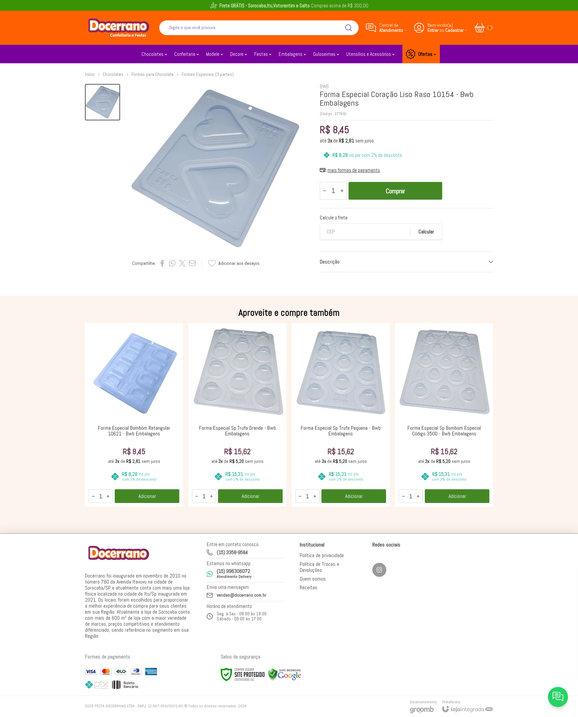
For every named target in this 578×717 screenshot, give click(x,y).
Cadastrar (454, 30)
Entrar (433, 30)
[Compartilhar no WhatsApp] (172, 263)
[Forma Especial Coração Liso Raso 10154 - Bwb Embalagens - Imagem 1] (102, 102)
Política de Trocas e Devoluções (319, 567)
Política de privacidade (322, 555)
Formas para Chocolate (152, 74)
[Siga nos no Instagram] (379, 570)
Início (90, 74)
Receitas (308, 587)
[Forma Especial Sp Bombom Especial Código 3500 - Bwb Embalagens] (444, 415)
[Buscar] (349, 27)
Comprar (395, 191)
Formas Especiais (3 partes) (208, 74)
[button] (102, 102)
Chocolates (113, 74)
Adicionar (147, 496)
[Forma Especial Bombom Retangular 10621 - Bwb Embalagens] (134, 415)
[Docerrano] (118, 27)
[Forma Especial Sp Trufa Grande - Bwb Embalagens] (237, 415)
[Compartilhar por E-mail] (192, 263)
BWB (324, 86)
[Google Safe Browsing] (284, 674)
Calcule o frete (334, 217)
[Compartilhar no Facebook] (162, 263)
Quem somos (313, 578)
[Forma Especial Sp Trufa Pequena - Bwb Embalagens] (341, 415)
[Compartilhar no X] (182, 263)
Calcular (426, 231)
